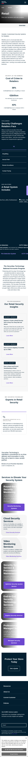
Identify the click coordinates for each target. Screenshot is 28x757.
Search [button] (22, 2)
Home (3, 7)
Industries (10, 7)
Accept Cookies (14, 754)
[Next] (25, 216)
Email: (5, 725)
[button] (24, 146)
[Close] (26, 738)
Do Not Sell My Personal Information (14, 749)
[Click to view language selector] (19, 2)
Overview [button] (22, 25)
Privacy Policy (14, 733)
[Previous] (2, 216)
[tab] (14, 146)
